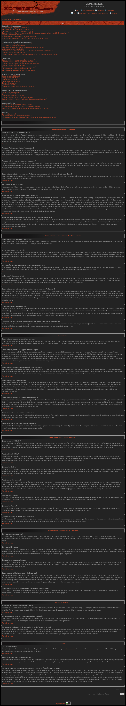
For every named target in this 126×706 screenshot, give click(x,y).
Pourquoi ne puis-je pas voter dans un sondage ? (18, 70)
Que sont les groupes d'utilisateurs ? (14, 96)
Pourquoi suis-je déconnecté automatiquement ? (18, 31)
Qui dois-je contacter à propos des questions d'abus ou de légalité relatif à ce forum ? (30, 117)
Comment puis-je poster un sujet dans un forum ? (18, 60)
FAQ (77, 10)
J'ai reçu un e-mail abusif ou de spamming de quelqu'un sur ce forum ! (25, 108)
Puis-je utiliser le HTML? (10, 78)
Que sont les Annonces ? (10, 83)
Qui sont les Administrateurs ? (12, 92)
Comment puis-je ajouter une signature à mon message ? (21, 63)
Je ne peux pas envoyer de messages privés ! (17, 105)
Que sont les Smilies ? (9, 79)
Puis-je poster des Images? (11, 81)
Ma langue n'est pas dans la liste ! (13, 49)
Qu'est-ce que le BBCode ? (11, 76)
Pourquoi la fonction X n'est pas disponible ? (17, 116)
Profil (74, 13)
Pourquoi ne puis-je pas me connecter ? (15, 28)
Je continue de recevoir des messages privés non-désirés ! (21, 106)
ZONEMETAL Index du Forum (11, 19)
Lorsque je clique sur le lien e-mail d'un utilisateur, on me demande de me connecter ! (30, 54)
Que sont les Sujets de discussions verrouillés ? (18, 86)
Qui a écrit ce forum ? (9, 114)
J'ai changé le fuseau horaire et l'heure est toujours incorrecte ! (23, 47)
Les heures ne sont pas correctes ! (13, 46)
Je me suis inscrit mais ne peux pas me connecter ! (19, 36)
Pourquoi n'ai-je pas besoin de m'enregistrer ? (17, 29)
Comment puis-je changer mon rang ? (14, 52)
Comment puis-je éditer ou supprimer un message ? (19, 62)
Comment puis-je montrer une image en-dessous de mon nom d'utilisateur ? (27, 51)
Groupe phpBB (70, 649)
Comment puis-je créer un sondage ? (14, 65)
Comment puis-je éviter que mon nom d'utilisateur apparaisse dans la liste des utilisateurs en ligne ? (35, 33)
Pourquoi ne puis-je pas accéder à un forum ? (17, 69)
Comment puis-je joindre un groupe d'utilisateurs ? (19, 97)
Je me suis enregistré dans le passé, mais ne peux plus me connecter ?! (26, 38)
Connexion (114, 13)
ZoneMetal (100, 10)
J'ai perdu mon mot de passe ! (12, 35)
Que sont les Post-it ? (9, 85)
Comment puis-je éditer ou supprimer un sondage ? (19, 67)
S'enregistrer (110, 10)
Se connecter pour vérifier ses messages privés (93, 13)
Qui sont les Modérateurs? (10, 94)
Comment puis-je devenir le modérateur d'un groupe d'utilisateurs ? (24, 99)
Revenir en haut (7, 144)
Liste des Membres (88, 10)
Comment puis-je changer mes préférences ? (17, 44)
